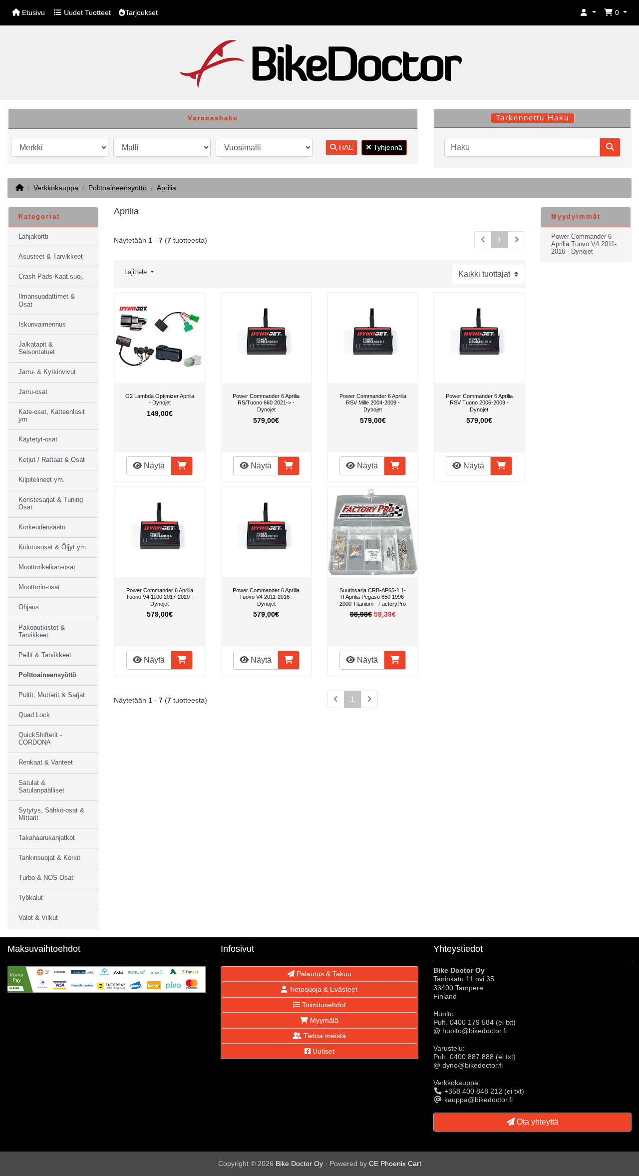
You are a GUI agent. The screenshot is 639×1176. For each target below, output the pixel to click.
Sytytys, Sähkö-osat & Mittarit (51, 814)
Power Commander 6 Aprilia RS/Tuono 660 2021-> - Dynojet (266, 402)
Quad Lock (34, 715)
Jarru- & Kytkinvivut (47, 372)
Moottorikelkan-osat (46, 567)
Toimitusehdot (323, 1005)
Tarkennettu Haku (532, 118)
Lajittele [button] (136, 272)
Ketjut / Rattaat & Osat (51, 459)
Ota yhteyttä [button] (537, 1122)
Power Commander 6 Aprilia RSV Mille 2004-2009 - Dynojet (372, 402)
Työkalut (30, 897)
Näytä (153, 465)
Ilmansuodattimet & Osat (46, 300)
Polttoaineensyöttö (117, 188)
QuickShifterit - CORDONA (40, 739)
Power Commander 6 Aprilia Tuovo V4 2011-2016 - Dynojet (266, 597)
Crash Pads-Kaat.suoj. (51, 276)
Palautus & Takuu (323, 974)
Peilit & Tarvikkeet (44, 655)
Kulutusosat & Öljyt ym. (53, 547)
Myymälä (323, 1020)
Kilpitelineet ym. (41, 479)
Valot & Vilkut (38, 917)
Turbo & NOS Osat (45, 877)
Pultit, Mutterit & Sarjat (51, 695)
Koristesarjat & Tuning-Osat (51, 503)
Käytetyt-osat (37, 439)
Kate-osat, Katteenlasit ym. (51, 415)
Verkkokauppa (55, 188)
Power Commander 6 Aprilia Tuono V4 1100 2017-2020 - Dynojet (159, 597)
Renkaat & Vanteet (45, 762)
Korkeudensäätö (41, 527)
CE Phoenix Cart (395, 1164)
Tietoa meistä (324, 1036)
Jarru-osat (32, 392)
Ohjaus (28, 607)
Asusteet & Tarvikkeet (50, 256)
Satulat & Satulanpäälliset (41, 787)
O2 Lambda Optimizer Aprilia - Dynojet (159, 399)
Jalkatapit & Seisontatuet (36, 348)
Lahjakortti (33, 236)
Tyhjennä (386, 147)
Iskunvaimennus (42, 324)
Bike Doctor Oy (299, 1164)
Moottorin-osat (39, 587)
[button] (588, 12)
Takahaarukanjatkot (46, 837)
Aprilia (166, 188)
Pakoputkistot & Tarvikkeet (41, 631)
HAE (345, 147)
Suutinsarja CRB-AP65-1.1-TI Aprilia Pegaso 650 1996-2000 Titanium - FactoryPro (372, 597)
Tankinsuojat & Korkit (49, 857)
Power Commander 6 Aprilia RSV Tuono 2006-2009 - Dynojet (479, 402)
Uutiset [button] (322, 1051)
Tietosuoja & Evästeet (322, 989)
